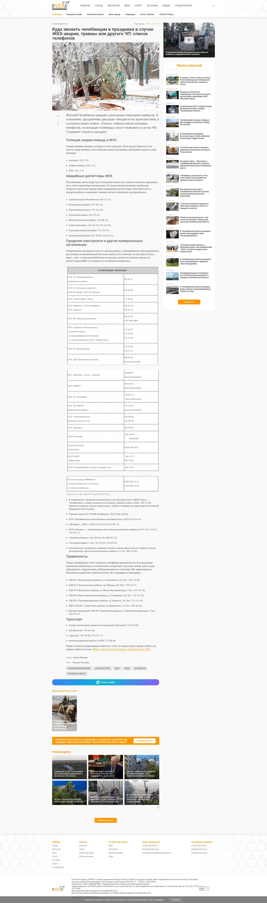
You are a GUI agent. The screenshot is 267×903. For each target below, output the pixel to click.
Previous (165, 40)
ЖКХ (96, 649)
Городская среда (74, 14)
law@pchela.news (143, 892)
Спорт (138, 5)
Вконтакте (113, 849)
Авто (127, 5)
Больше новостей (105, 820)
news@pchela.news (150, 849)
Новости (85, 5)
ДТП (147, 649)
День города (114, 14)
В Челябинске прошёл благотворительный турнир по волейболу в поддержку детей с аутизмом (187, 53)
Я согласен (176, 900)
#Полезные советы (76, 674)
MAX (149, 24)
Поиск (82, 849)
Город (99, 5)
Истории (152, 5)
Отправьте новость (145, 741)
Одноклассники (116, 853)
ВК (154, 24)
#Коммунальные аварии (79, 668)
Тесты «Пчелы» (147, 14)
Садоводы (130, 14)
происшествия (135, 649)
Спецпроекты (183, 5)
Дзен (111, 856)
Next (213, 40)
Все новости (189, 302)
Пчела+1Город (166, 14)
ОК (158, 24)
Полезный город (86, 853)
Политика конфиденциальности (156, 853)
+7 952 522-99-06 (149, 845)
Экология (113, 5)
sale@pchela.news (199, 849)
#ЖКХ (127, 668)
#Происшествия (102, 668)
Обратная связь (86, 856)
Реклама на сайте (199, 853)
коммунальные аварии (113, 649)
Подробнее (159, 900)
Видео (166, 5)
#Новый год (140, 668)
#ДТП (117, 668)
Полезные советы (95, 14)
